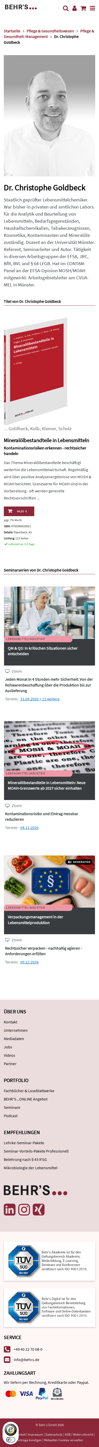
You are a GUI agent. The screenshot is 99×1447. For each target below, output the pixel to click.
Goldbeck (18, 428)
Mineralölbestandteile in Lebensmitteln (46, 440)
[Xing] (38, 1209)
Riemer (49, 428)
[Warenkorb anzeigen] (83, 8)
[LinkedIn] (9, 1209)
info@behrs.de (26, 1359)
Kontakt (10, 1021)
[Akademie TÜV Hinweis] (49, 1306)
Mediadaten (14, 1038)
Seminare (12, 1107)
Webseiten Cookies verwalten (63, 1440)
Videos (9, 1055)
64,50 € (22, 511)
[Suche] (66, 8)
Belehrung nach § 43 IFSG (25, 1159)
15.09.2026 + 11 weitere (40, 698)
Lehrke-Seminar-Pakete (24, 1142)
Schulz (65, 428)
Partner (10, 1063)
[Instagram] (24, 1209)
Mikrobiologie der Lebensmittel (30, 1167)
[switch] (10, 1439)
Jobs (8, 1046)
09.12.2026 (29, 961)
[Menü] (92, 8)
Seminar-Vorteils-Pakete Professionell (36, 1151)
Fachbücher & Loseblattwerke (29, 1090)
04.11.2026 (29, 827)
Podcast (11, 1115)
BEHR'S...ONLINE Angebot (25, 1098)
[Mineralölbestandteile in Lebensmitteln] (35, 371)
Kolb (35, 428)
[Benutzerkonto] (74, 8)
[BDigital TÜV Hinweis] (49, 1261)
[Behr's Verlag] (21, 6)
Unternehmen (16, 1030)
